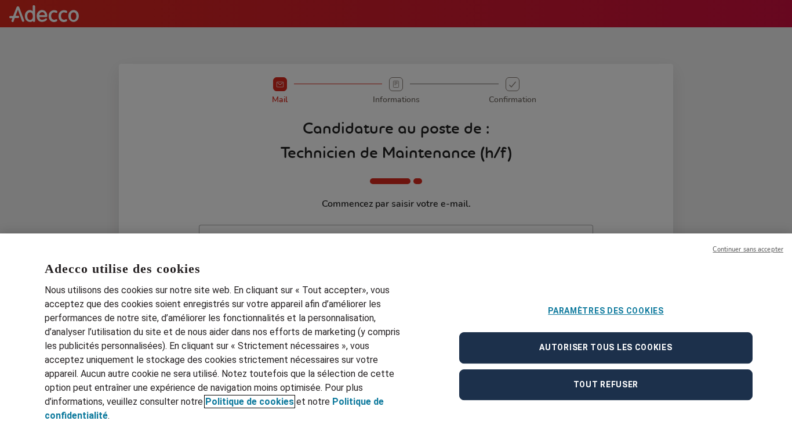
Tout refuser (605, 384)
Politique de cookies (249, 401)
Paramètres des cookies (605, 310)
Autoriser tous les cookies (605, 347)
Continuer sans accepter (748, 249)
